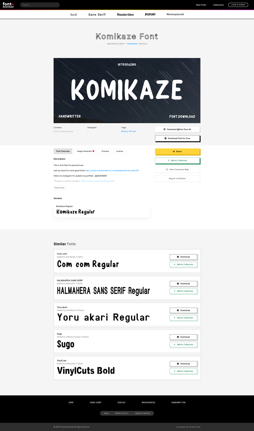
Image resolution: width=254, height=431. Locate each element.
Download (185, 257)
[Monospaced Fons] (175, 14)
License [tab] (119, 151)
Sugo (59, 333)
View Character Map (179, 169)
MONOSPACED (148, 402)
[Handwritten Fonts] (125, 14)
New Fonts (201, 5)
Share (179, 151)
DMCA (106, 413)
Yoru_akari (62, 307)
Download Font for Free (178, 138)
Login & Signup (238, 5)
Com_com (62, 253)
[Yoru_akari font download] (109, 318)
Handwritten (132, 43)
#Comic (132, 131)
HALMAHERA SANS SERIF (70, 280)
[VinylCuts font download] (109, 371)
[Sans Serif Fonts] (97, 14)
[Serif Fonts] (74, 14)
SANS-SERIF (95, 402)
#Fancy (124, 131)
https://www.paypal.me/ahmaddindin (98, 181)
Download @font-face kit (179, 129)
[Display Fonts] (150, 14)
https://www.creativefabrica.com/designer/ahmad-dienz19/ (112, 170)
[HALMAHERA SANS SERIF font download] (109, 291)
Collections (218, 5)
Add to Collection (178, 160)
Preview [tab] (105, 151)
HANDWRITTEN (178, 402)
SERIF (71, 402)
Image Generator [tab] (84, 151)
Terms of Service (142, 413)
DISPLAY (121, 402)
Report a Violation (177, 178)
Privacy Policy (121, 413)
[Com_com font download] (109, 264)
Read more (59, 188)
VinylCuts (61, 360)
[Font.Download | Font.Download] (8, 5)
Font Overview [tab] (63, 151)
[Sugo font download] (109, 345)
